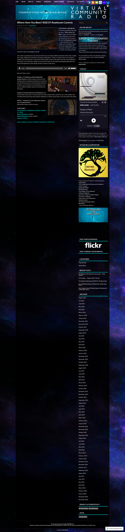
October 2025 (83, 327)
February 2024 (83, 385)
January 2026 (83, 318)
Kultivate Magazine (84, 193)
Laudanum (30, 122)
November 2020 (83, 499)
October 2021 (83, 467)
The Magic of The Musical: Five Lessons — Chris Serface (92, 274)
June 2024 (82, 374)
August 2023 (82, 403)
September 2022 (83, 435)
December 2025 (83, 321)
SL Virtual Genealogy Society (87, 202)
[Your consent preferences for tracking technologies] (114, 528)
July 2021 (81, 476)
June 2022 (82, 444)
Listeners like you (88, 205)
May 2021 (82, 482)
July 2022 (81, 441)
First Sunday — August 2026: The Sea (89, 278)
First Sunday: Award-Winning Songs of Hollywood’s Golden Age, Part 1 (93, 288)
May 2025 (82, 341)
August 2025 (82, 333)
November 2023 (83, 394)
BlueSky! (86, 35)
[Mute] (69, 68)
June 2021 (82, 479)
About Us (30, 1)
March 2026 (82, 312)
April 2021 (82, 485)
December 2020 (83, 496)
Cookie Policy (94, 508)
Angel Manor (82, 182)
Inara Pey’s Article (22, 118)
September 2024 (83, 365)
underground (50, 122)
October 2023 (83, 397)
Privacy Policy (84, 508)
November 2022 (83, 429)
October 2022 (83, 432)
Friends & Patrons (59, 1)
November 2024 (83, 359)
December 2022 (83, 426)
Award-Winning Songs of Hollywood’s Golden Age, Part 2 (93, 284)
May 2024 (82, 377)
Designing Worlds (83, 188)
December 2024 (83, 356)
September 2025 (83, 330)
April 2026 (82, 309)
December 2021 (83, 461)
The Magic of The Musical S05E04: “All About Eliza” (93, 281)
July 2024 (81, 371)
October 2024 (83, 362)
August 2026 (82, 298)
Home (17, 1)
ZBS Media (82, 203)
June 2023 (82, 409)
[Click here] (93, 162)
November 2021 (83, 464)
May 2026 (82, 306)
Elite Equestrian (83, 189)
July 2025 (81, 336)
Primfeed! (100, 35)
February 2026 (83, 315)
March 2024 (82, 382)
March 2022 (82, 453)
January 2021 (83, 494)
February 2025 (83, 350)
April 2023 (82, 415)
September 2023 (83, 400)
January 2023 (83, 423)
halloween (24, 122)
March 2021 (82, 488)
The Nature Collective (85, 196)
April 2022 (82, 450)
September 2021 (83, 470)
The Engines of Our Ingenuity (87, 191)
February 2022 (83, 456)
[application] (47, 68)
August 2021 (82, 473)
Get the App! (80, 1)
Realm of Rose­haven (22, 114)
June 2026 (82, 303)
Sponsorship (47, 1)
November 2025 (83, 324)
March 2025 (82, 347)
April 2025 (82, 344)
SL (46, 122)
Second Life (42, 122)
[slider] (73, 68)
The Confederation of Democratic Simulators (91, 184)
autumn (19, 122)
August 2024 (82, 368)
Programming (32, 25)
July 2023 (81, 406)
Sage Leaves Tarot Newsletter (87, 198)
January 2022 (83, 458)
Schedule (38, 1)
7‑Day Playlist (70, 1)
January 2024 (83, 388)
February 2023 (83, 420)
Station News (82, 265)
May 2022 (82, 447)
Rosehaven (36, 122)
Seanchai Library (83, 200)
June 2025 (82, 339)
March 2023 (82, 418)
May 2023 (82, 412)
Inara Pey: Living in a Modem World (88, 195)
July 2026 (81, 301)
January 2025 (83, 353)
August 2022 (82, 438)
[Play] (20, 68)
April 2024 (82, 380)
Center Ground (83, 186)
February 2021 (83, 491)
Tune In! (23, 1)
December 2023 (83, 391)
